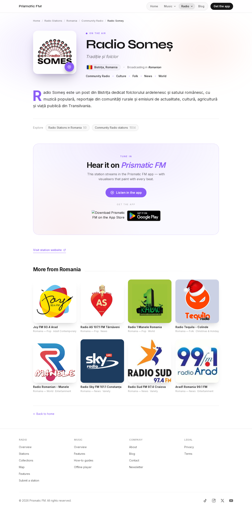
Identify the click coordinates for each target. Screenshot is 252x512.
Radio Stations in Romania (67, 127)
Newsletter (136, 467)
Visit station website (47, 250)
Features (24, 473)
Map (22, 467)
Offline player (83, 467)
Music (168, 6)
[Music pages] (175, 6)
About (133, 447)
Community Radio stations (115, 127)
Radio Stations (53, 20)
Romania (72, 20)
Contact (134, 460)
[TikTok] (205, 501)
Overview (25, 447)
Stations (24, 453)
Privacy (189, 447)
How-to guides (83, 460)
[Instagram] (214, 501)
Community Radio (92, 20)
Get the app (222, 6)
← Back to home (43, 413)
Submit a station (29, 480)
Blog (201, 6)
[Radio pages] (192, 6)
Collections (26, 460)
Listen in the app (129, 193)
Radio (185, 6)
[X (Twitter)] (222, 501)
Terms (188, 453)
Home (154, 6)
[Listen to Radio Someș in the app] (54, 52)
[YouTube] (231, 501)
